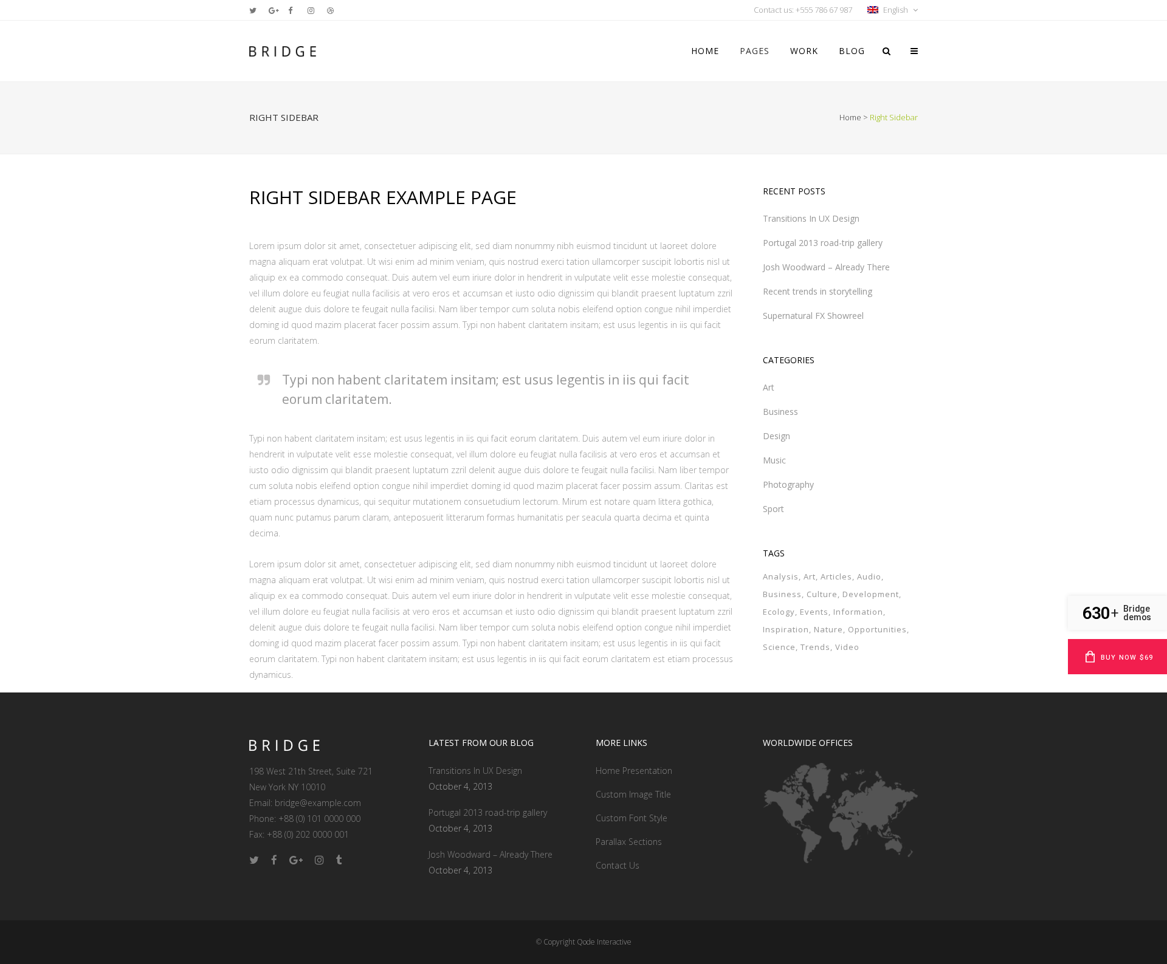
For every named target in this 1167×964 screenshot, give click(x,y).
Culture (822, 594)
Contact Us (617, 865)
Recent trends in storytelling (817, 291)
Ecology (779, 611)
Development (870, 594)
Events (814, 611)
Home (850, 117)
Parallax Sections (629, 841)
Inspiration (786, 629)
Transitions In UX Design (811, 218)
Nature (828, 629)
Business (780, 411)
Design (776, 436)
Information (858, 611)
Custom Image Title (633, 794)
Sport (773, 508)
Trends (815, 646)
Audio (869, 576)
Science (779, 646)
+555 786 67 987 (824, 9)
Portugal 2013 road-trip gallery (823, 242)
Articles (836, 576)
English (895, 9)
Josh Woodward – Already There (826, 267)
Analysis (781, 576)
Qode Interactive (604, 942)
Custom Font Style (631, 818)
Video (847, 646)
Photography (788, 484)
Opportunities (877, 629)
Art (768, 387)
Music (774, 460)
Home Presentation (634, 770)
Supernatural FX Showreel (813, 315)
